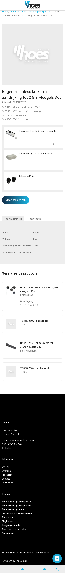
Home (5, 11)
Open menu (33, 569)
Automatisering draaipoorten (36, 11)
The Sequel (21, 561)
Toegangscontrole (11, 525)
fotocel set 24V (26, 176)
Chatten (8, 448)
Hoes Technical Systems (22, 552)
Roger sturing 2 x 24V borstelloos (35, 153)
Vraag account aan (16, 200)
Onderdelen (8, 533)
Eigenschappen (13, 219)
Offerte (5, 467)
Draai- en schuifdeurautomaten (17, 513)
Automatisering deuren (13, 509)
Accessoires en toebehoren (15, 529)
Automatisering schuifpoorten (17, 501)
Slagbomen (7, 521)
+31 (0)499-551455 (13, 444)
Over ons (6, 471)
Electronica (7, 517)
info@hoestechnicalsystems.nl (19, 440)
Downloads (35, 219)
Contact (6, 479)
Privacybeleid (42, 552)
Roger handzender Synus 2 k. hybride (37, 131)
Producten (15, 11)
